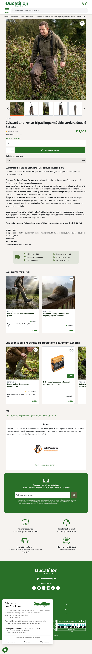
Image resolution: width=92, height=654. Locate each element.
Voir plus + (10, 507)
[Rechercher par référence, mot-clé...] (13, 10)
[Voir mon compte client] (82, 3)
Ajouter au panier (52, 150)
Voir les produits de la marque (46, 465)
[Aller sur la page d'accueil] (16, 4)
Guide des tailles (11, 138)
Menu (7, 13)
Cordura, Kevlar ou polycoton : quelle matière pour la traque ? (31, 415)
